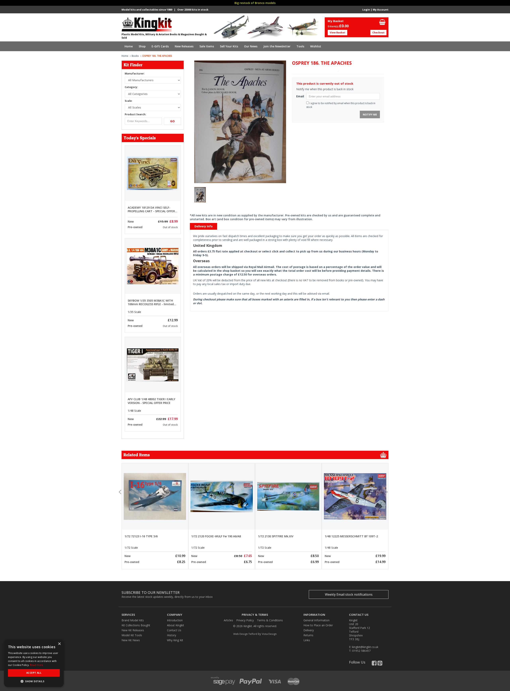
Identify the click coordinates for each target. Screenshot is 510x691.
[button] (34, 681)
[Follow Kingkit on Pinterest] (380, 664)
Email (299, 96)
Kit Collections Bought (136, 625)
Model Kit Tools (132, 635)
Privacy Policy (245, 620)
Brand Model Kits (133, 620)
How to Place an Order (318, 625)
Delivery (308, 630)
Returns (308, 635)
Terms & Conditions (270, 620)
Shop (142, 46)
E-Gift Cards (160, 46)
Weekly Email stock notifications (349, 594)
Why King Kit (175, 640)
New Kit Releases (133, 630)
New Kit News (131, 640)
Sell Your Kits (229, 46)
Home (129, 46)
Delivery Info (203, 226)
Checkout (378, 32)
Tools (300, 46)
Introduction (175, 620)
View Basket (337, 32)
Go (172, 121)
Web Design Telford (245, 634)
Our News (250, 46)
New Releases (184, 46)
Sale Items (206, 46)
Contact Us (174, 630)
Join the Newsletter (276, 46)
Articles (228, 620)
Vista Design (269, 634)
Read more (36, 665)
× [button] (59, 643)
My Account (380, 9)
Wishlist (315, 46)
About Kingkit (175, 625)
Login (366, 9)
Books (135, 56)
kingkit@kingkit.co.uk (365, 647)
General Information (316, 620)
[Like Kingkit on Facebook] (374, 664)
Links (306, 640)
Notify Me (370, 114)
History (171, 635)
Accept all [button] (33, 672)
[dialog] (34, 663)
